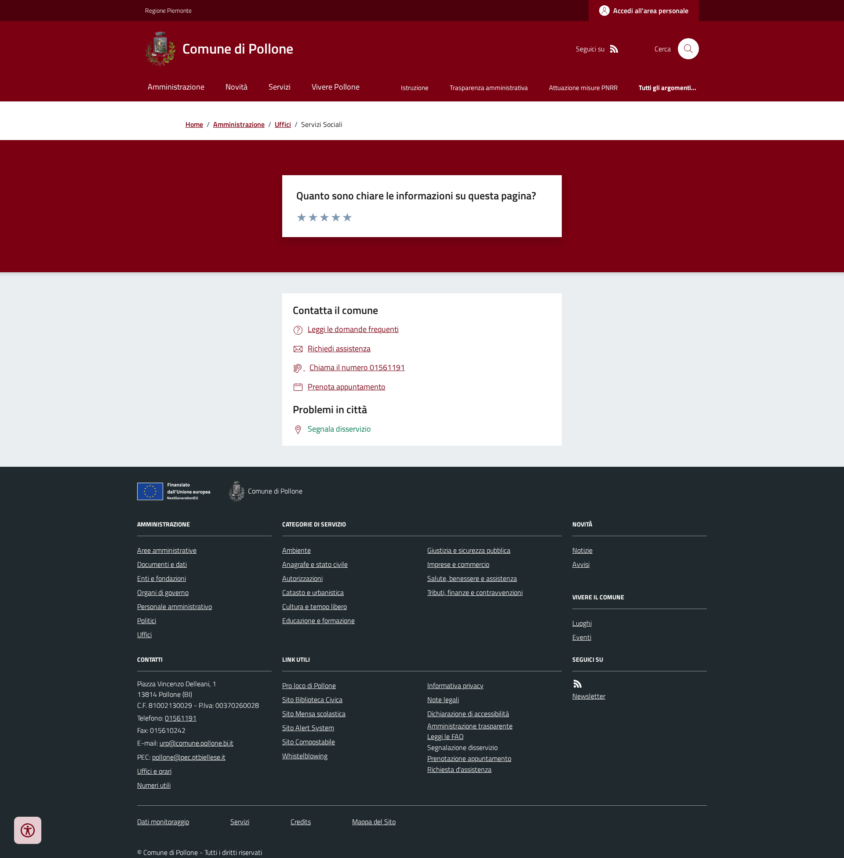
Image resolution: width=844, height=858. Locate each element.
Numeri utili (154, 785)
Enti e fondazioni (161, 578)
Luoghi (582, 623)
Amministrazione (176, 87)
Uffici (283, 124)
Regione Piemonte (168, 10)
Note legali (443, 699)
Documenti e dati (162, 564)
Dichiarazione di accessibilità (468, 713)
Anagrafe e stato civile (315, 564)
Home (194, 124)
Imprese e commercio (458, 564)
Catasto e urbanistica (313, 592)
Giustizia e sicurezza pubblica (468, 550)
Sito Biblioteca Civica (312, 699)
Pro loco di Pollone (309, 685)
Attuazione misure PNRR (583, 88)
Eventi (581, 637)
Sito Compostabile (308, 741)
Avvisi (580, 564)
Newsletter (588, 696)
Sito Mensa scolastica (314, 713)
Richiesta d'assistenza (459, 769)
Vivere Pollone (336, 87)
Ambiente (296, 550)
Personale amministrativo (174, 606)
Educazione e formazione (318, 620)
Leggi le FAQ (445, 736)
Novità (236, 87)
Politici (146, 620)
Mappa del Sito (374, 821)
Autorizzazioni (302, 578)
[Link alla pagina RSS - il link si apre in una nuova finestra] (614, 48)
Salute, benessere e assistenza (472, 578)
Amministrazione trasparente (470, 726)
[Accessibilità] (28, 830)
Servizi (280, 87)
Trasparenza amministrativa (489, 88)
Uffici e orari (154, 771)
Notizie (582, 550)
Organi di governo (163, 592)
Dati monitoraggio (163, 821)
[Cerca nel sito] (685, 48)
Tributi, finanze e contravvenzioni (475, 592)
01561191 (180, 718)
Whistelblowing (304, 755)
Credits (301, 821)
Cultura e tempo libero (314, 606)
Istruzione (415, 88)
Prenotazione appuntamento (469, 758)
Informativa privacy (455, 685)
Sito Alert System (308, 727)
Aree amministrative (166, 550)
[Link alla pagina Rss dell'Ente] (577, 683)
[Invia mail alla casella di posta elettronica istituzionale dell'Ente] (196, 743)
